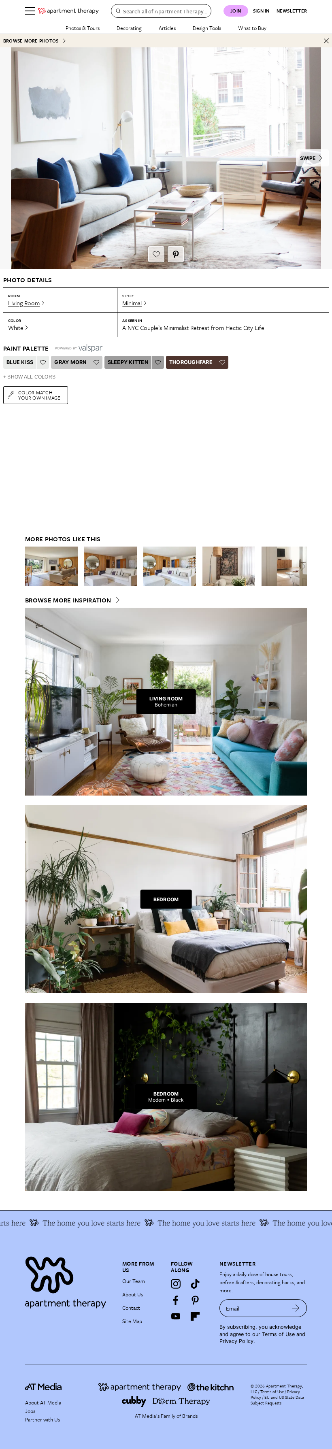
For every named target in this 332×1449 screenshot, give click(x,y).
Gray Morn (70, 362)
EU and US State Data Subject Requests (277, 1400)
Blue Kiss (19, 362)
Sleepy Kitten (128, 362)
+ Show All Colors (29, 377)
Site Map (132, 1321)
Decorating (129, 28)
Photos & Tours (83, 28)
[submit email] (296, 1308)
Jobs (30, 1411)
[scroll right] (300, 566)
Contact (131, 1308)
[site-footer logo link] (43, 1388)
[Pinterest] (195, 1300)
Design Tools (207, 28)
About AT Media (43, 1402)
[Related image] (51, 566)
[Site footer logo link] (69, 1280)
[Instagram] (176, 1284)
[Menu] (30, 11)
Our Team (133, 1281)
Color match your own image (39, 395)
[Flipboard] (195, 1316)
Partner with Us (42, 1419)
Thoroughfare (191, 362)
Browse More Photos (30, 40)
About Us (132, 1294)
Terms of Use (278, 1334)
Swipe (307, 158)
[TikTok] (195, 1284)
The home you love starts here (72, 1223)
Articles (167, 28)
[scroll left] (31, 566)
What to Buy (252, 28)
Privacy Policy (236, 1341)
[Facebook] (176, 1300)
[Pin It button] (176, 254)
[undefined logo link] (68, 11)
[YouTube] (176, 1316)
